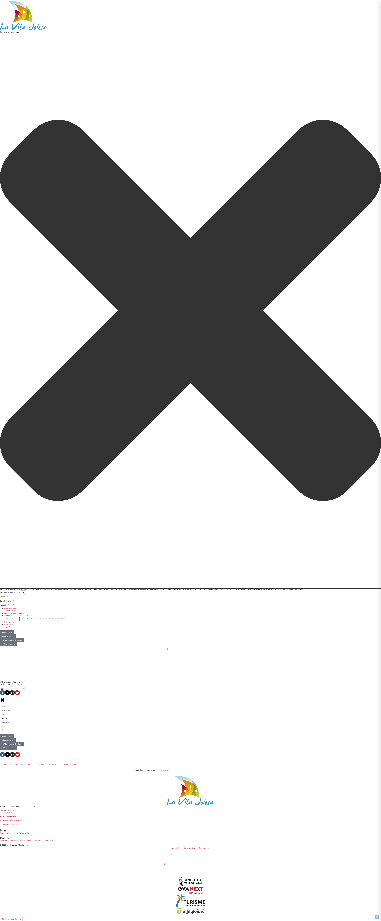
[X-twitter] (7, 692)
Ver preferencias (28, 619)
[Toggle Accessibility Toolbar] (377, 917)
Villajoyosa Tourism (11, 682)
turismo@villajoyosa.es (8, 824)
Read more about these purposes (16, 616)
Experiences (19, 764)
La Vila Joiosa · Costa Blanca (11, 684)
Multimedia (53, 764)
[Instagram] (12, 692)
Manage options (10, 608)
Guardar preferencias (46, 619)
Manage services (10, 611)
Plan (29, 764)
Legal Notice (8, 627)
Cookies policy (9, 622)
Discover (5, 764)
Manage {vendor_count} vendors (16, 613)
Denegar (15, 619)
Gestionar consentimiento (11, 919)
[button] (190, 310)
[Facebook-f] (2, 692)
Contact (75, 764)
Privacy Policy (9, 624)
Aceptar (5, 619)
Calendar (41, 764)
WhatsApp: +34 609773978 (10, 820)
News (66, 764)
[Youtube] (17, 692)
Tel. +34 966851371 (8, 816)
